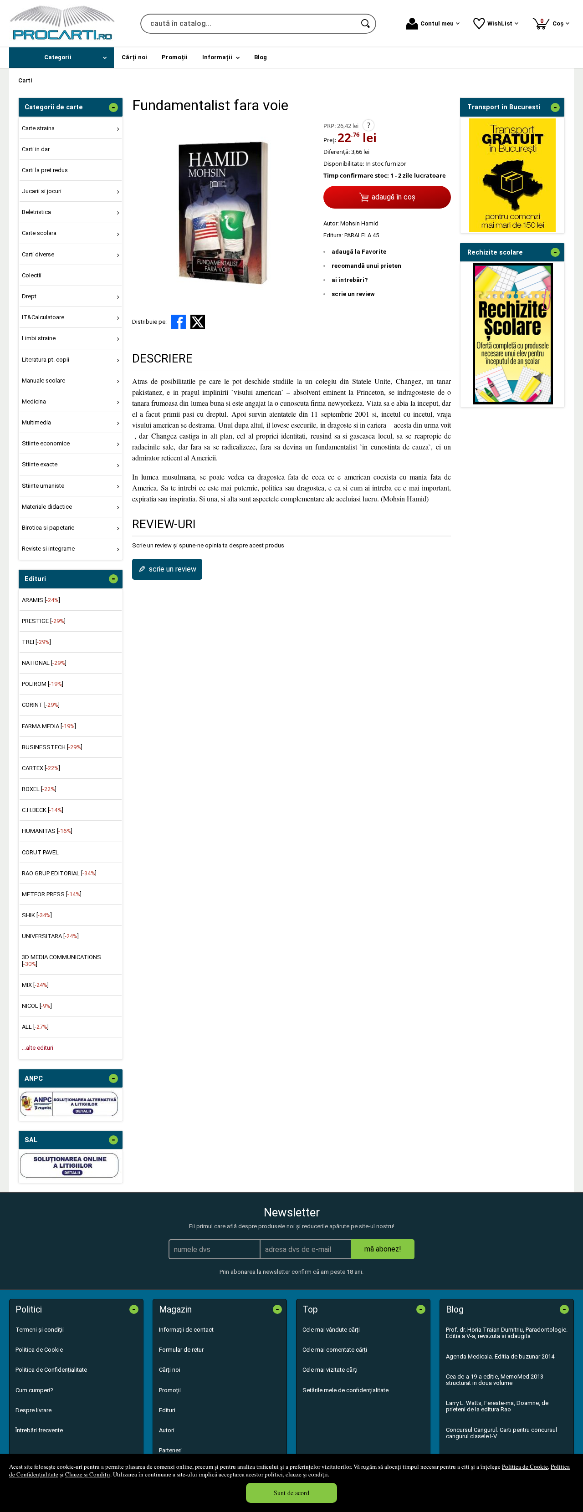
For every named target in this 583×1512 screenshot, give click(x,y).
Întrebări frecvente (39, 1430)
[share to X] (197, 322)
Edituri (167, 1410)
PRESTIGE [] (44, 621)
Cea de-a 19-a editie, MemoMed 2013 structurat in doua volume (494, 1379)
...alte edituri (37, 1047)
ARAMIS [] (41, 600)
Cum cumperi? (34, 1390)
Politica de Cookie (525, 1466)
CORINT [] (41, 704)
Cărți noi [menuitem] (134, 57)
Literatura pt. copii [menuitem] (45, 359)
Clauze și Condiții (87, 1474)
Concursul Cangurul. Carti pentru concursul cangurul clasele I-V (501, 1433)
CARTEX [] (41, 768)
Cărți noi (169, 1369)
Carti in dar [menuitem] (36, 149)
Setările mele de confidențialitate (345, 1390)
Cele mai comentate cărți (334, 1349)
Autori (166, 1430)
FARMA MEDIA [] (49, 726)
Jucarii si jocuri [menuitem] (41, 191)
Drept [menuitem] (29, 296)
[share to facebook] (178, 322)
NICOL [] (37, 1005)
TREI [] (36, 642)
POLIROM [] (42, 683)
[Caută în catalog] (366, 24)
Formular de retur (181, 1349)
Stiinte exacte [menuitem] (39, 464)
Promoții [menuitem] (175, 57)
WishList (499, 23)
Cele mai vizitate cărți (330, 1369)
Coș (553, 22)
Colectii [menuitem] (31, 275)
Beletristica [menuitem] (36, 212)
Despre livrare (33, 1410)
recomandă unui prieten (366, 265)
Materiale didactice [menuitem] (47, 506)
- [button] (113, 107)
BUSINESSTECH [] (52, 747)
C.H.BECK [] (42, 810)
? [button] (368, 125)
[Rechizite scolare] (512, 402)
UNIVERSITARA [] (50, 936)
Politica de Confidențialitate (51, 1369)
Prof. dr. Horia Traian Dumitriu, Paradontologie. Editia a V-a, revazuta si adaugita (507, 1332)
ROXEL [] (39, 789)
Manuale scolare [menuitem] (43, 380)
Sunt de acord (291, 1492)
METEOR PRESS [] (52, 894)
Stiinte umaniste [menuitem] (43, 485)
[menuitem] (61, 57)
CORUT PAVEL (40, 852)
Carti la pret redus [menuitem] (45, 170)
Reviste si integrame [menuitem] (48, 548)
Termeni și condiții (39, 1329)
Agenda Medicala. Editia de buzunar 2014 (500, 1356)
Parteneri (170, 1450)
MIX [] (35, 984)
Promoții (170, 1390)
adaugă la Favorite (359, 251)
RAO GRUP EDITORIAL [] (59, 873)
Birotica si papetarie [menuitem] (48, 527)
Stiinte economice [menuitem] (46, 443)
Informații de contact (186, 1329)
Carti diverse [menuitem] (38, 254)
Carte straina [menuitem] (38, 128)
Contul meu (437, 23)
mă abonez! (382, 1249)
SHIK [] (37, 915)
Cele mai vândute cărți (331, 1329)
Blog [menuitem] (260, 57)
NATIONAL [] (44, 662)
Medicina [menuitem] (34, 401)
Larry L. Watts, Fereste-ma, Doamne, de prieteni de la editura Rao (497, 1406)
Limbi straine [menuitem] (39, 338)
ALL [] (35, 1026)
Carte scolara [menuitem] (39, 233)
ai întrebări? (350, 279)
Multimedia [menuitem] (36, 422)
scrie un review (353, 294)
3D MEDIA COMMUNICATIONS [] (61, 960)
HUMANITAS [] (47, 831)
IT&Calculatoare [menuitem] (43, 317)
